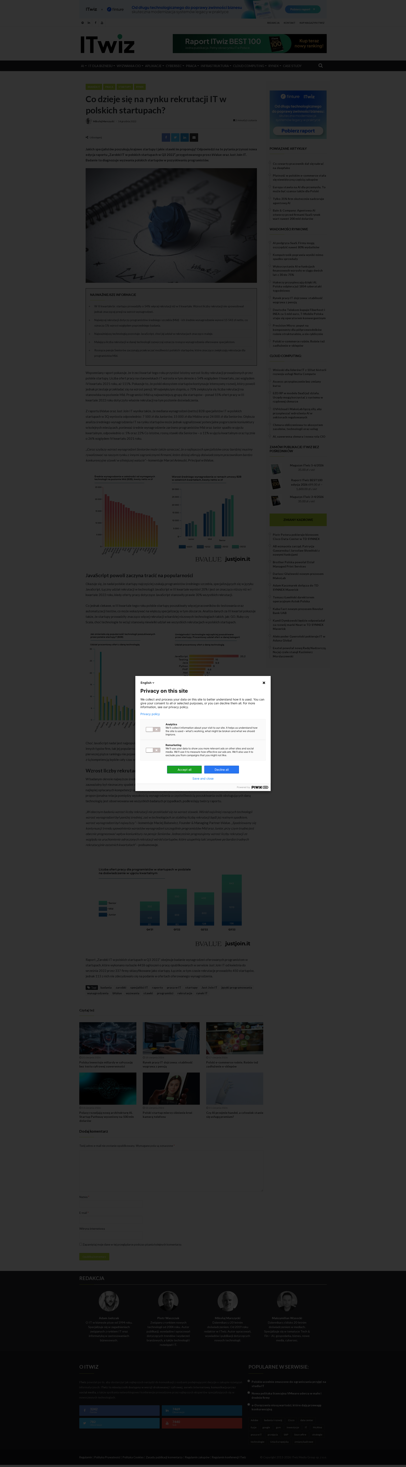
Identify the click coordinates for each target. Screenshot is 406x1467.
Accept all (184, 769)
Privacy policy (150, 714)
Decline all (222, 769)
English (146, 682)
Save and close (203, 778)
